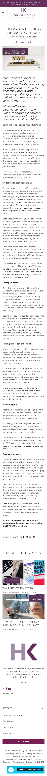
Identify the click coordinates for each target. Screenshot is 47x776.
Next (30, 42)
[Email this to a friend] (33, 537)
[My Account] (2, 13)
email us (22, 526)
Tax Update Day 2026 (18, 588)
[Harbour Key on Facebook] (6, 688)
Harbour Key (18, 750)
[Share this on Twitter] (20, 537)
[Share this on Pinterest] (26, 537)
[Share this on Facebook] (24, 537)
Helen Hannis (12, 592)
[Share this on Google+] (30, 537)
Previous (19, 42)
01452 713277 (23, 682)
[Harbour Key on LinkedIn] (9, 688)
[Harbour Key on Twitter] (3, 688)
